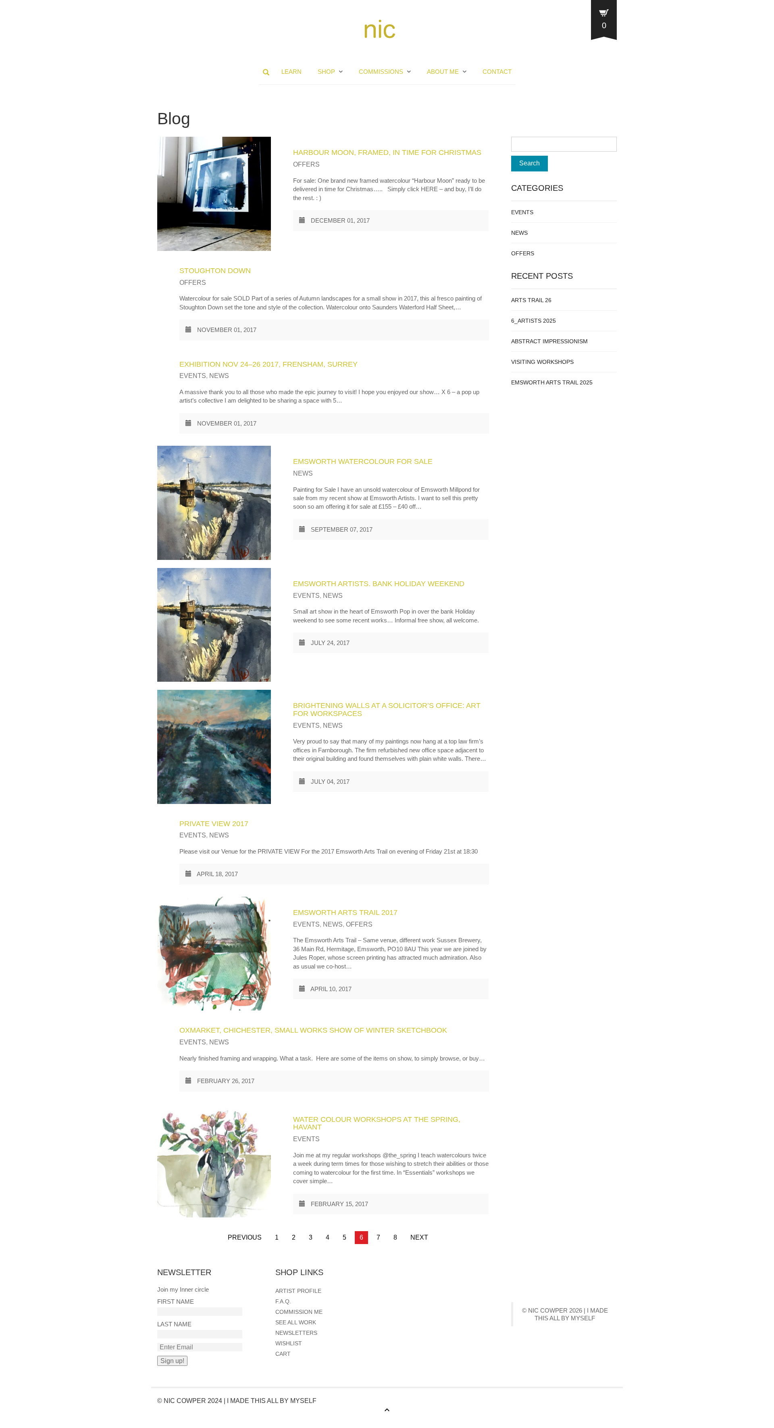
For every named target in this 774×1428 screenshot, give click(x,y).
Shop (326, 71)
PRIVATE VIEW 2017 (213, 824)
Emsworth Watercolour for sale (363, 461)
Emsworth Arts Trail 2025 (552, 382)
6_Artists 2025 (533, 320)
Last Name (174, 1324)
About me (443, 71)
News (219, 375)
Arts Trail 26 (531, 300)
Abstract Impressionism (549, 341)
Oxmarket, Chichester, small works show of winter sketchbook (313, 1030)
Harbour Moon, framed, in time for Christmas (387, 152)
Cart (283, 1354)
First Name (175, 1301)
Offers (306, 164)
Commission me (298, 1312)
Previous (245, 1237)
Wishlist (288, 1343)
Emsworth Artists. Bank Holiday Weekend (378, 584)
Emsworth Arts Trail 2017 (345, 912)
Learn (291, 71)
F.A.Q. (283, 1301)
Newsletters (296, 1333)
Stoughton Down (215, 271)
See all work (295, 1322)
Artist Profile (298, 1291)
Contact (497, 71)
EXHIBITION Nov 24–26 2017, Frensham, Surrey (268, 364)
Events (192, 375)
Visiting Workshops (542, 362)
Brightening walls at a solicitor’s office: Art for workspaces (387, 709)
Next (419, 1237)
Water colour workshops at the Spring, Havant (376, 1123)
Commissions (381, 71)
